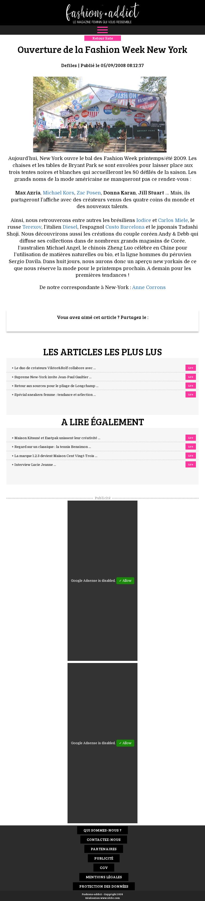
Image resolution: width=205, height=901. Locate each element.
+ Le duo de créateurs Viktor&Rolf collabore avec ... (54, 368)
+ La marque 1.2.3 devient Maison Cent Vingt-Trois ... (54, 456)
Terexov (31, 227)
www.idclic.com (110, 898)
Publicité (103, 858)
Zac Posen (89, 193)
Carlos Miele (173, 220)
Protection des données (103, 886)
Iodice (143, 220)
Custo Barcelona (124, 227)
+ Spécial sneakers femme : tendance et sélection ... (54, 395)
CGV (104, 867)
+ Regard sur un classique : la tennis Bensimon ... (51, 447)
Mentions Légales (104, 876)
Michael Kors (58, 193)
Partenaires (104, 848)
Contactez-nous (104, 839)
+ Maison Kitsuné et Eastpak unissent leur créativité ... (56, 438)
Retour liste (102, 38)
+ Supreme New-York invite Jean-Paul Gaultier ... (52, 377)
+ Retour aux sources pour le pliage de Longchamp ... (55, 386)
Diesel (70, 227)
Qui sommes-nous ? (102, 830)
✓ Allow (125, 581)
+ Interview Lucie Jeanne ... (34, 465)
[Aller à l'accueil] (102, 12)
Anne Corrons (149, 287)
